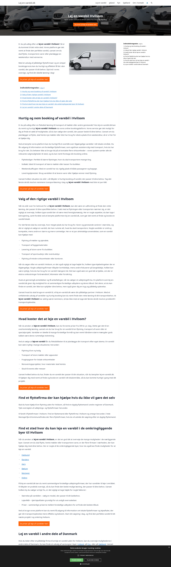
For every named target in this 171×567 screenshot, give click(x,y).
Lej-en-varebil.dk (27, 2)
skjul (42, 88)
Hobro (24, 477)
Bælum (25, 468)
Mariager (26, 473)
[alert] (85, 556)
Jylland (111, 3)
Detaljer (104, 552)
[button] (85, 564)
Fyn (118, 3)
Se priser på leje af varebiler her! (85, 25)
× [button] (169, 547)
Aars (24, 464)
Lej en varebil (100, 3)
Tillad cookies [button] (76, 560)
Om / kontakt (138, 3)
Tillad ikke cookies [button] (93, 560)
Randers (25, 459)
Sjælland (126, 3)
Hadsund (26, 455)
